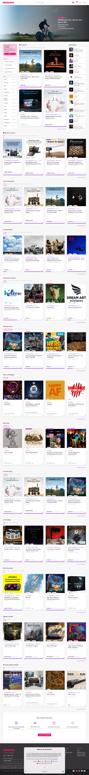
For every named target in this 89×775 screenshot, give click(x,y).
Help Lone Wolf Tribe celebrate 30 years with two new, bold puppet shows (55, 260)
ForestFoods (50, 307)
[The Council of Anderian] (55, 535)
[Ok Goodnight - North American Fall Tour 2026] (33, 245)
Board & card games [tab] (8, 329)
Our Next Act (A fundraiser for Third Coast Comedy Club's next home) (12, 260)
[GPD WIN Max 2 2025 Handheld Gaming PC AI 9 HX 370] (33, 148)
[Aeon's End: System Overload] (76, 535)
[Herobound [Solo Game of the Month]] (55, 341)
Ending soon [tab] (29, 184)
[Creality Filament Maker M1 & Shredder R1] (12, 148)
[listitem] (10, 79)
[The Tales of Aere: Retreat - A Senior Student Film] (33, 535)
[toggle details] (41, 87)
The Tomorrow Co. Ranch (33, 307)
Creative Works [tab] (34, 47)
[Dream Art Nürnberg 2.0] (76, 293)
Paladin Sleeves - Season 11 (12, 549)
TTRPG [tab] (15, 329)
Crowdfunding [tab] (16, 184)
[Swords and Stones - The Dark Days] (76, 341)
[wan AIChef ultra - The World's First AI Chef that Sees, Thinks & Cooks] (30, 101)
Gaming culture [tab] (35, 135)
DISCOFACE (7, 404)
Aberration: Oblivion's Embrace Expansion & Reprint (10, 357)
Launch (9, 53)
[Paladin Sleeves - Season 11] (12, 535)
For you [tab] (5, 184)
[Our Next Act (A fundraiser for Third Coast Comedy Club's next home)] (12, 245)
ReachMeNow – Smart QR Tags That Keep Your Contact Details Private (33, 405)
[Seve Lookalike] (12, 438)
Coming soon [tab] (6, 425)
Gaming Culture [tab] (42, 47)
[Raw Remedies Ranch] (33, 438)
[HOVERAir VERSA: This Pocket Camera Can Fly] (55, 101)
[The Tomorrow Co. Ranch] (33, 293)
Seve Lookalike (8, 452)
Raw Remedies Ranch (32, 452)
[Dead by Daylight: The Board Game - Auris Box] (33, 341)
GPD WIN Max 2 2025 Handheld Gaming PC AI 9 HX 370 (34, 164)
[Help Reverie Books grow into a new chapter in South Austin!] (12, 293)
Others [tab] (26, 329)
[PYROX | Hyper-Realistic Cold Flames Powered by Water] (55, 61)
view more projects (61, 129)
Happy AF (49, 404)
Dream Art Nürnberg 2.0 (75, 307)
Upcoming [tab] (10, 184)
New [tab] (12, 425)
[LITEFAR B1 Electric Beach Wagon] (33, 196)
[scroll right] (65, 48)
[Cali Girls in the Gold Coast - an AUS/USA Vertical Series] (55, 438)
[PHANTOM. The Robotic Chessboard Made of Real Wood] (76, 148)
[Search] (37, 2)
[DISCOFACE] (12, 390)
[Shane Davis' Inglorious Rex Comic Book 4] (76, 390)
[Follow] (5, 400)
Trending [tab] (5, 474)
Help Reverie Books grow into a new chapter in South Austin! (12, 309)
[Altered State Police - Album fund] (76, 245)
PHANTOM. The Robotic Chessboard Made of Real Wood (75, 164)
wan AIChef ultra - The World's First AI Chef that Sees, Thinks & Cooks (29, 118)
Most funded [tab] (11, 474)
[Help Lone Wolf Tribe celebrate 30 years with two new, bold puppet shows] (55, 245)
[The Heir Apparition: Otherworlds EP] (76, 438)
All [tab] (20, 47)
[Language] (73, 2)
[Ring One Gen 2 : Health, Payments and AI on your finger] (76, 196)
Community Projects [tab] (26, 135)
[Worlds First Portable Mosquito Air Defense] (55, 148)
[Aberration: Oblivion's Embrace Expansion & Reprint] (12, 341)
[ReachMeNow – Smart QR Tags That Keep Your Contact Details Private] (33, 390)
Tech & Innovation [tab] (26, 47)
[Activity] (76, 2)
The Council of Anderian (54, 549)
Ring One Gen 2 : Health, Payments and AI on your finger (75, 212)
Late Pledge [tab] (23, 184)
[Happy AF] (55, 390)
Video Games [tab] (21, 329)
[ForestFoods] (55, 293)
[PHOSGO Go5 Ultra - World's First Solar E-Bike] (30, 61)
